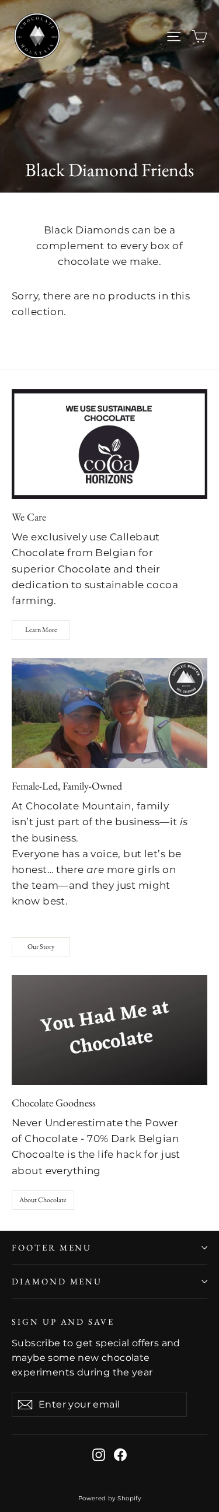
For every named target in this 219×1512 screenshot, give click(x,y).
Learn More (41, 629)
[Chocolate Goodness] (109, 1030)
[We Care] (109, 444)
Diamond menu (57, 1281)
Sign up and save (63, 1321)
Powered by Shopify (109, 1498)
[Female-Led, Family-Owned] (109, 713)
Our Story (40, 946)
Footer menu (52, 1247)
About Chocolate (43, 1199)
